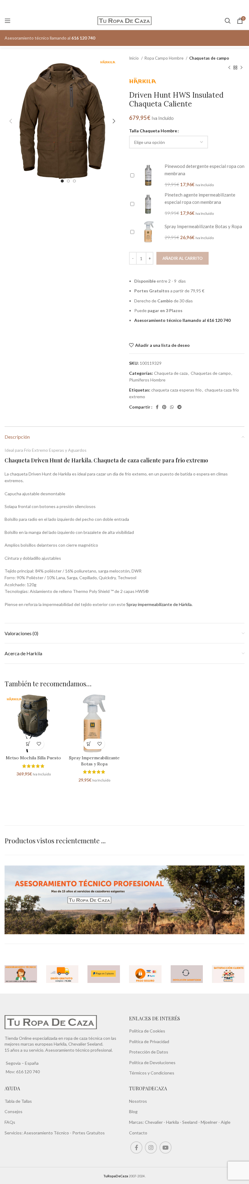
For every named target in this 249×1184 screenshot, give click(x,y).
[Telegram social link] (179, 407)
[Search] (228, 21)
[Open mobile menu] (8, 21)
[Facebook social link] (157, 407)
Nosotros (138, 1101)
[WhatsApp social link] (172, 407)
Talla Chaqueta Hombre (153, 130)
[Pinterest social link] (164, 407)
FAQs (10, 1122)
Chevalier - (155, 1122)
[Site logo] (124, 20)
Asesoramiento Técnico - (48, 1132)
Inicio (134, 58)
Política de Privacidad (149, 1041)
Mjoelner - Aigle (215, 1122)
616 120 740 (27, 1071)
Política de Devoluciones (152, 1062)
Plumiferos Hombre (147, 379)
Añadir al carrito (182, 258)
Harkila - (174, 1122)
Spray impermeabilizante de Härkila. (159, 604)
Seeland (189, 1122)
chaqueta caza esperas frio (176, 389)
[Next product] (241, 67)
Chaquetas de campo (209, 58)
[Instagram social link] (151, 1147)
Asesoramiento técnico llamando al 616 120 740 (182, 320)
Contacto (138, 1132)
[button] (28, 744)
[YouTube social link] (165, 1147)
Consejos (13, 1111)
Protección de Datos (148, 1051)
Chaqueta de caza (171, 373)
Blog (133, 1111)
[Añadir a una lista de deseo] (38, 744)
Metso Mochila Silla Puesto (33, 758)
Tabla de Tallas (18, 1101)
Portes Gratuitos (88, 1132)
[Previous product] (229, 67)
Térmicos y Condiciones (151, 1072)
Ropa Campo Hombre (164, 58)
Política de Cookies (147, 1030)
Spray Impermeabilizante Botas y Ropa (94, 761)
